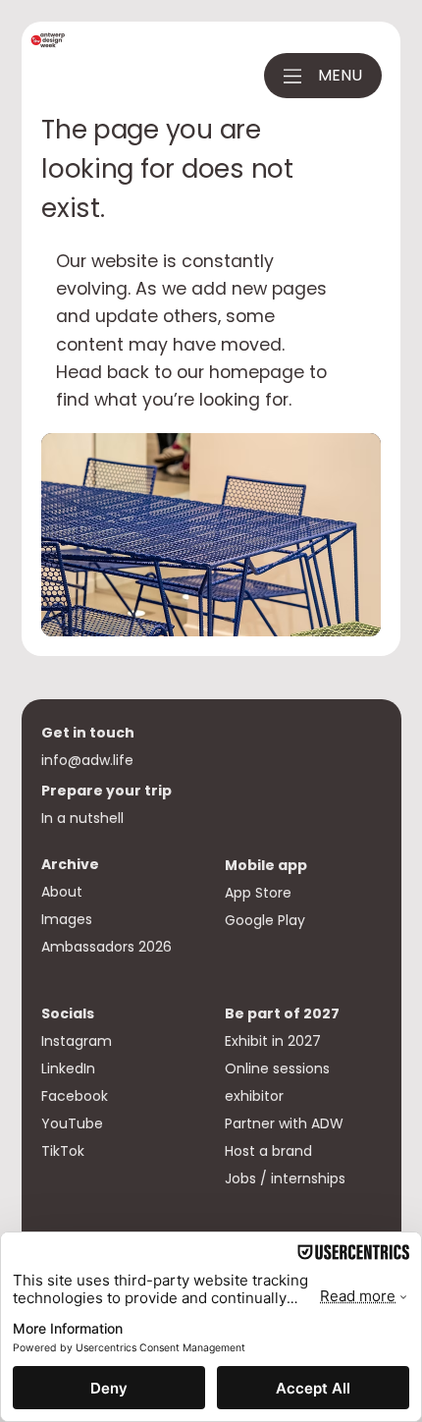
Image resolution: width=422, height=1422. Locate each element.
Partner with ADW (284, 1123)
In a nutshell (82, 818)
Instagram (76, 1041)
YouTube (72, 1123)
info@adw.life (87, 760)
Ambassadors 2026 (106, 947)
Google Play (265, 920)
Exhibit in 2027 (275, 1041)
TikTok (62, 1151)
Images (66, 919)
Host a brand (270, 1151)
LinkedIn (68, 1068)
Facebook (74, 1096)
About (61, 892)
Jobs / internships (285, 1178)
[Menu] (293, 76)
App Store (260, 892)
